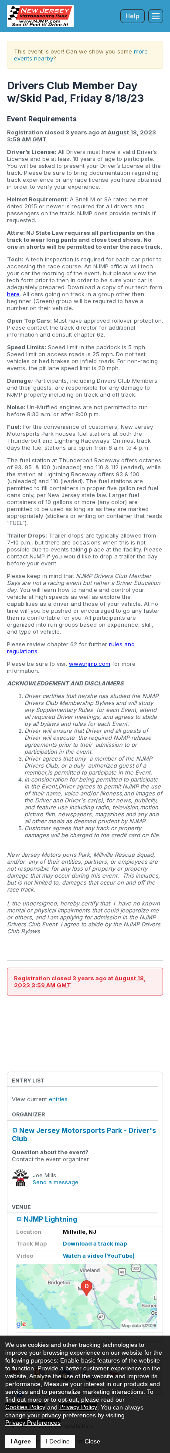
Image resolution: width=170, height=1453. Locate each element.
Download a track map (95, 1243)
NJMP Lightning (50, 1219)
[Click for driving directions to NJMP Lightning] (86, 1296)
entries (58, 1099)
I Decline (58, 1441)
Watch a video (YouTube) (99, 1255)
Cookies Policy (25, 1406)
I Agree (20, 1441)
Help (132, 16)
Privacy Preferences (33, 1422)
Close (92, 1441)
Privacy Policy (78, 1406)
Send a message (55, 1182)
